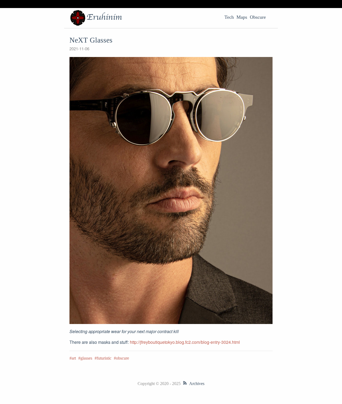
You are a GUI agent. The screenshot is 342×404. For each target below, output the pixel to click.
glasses (86, 358)
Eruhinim (104, 17)
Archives (196, 383)
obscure (122, 358)
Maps (241, 17)
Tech (229, 17)
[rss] (185, 383)
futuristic (104, 358)
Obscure (258, 17)
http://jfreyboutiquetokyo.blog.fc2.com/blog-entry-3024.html (185, 342)
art (74, 358)
